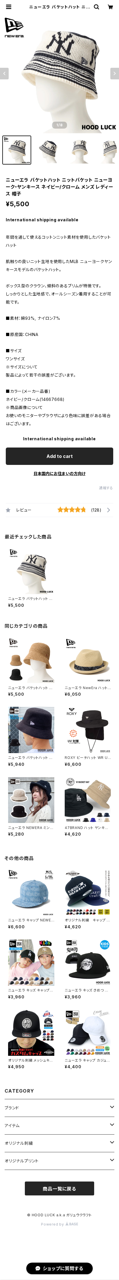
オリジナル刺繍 (19, 1143)
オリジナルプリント (22, 1160)
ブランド (12, 1107)
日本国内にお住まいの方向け (59, 473)
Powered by (53, 1224)
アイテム (12, 1125)
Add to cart (60, 456)
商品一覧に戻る (59, 1189)
